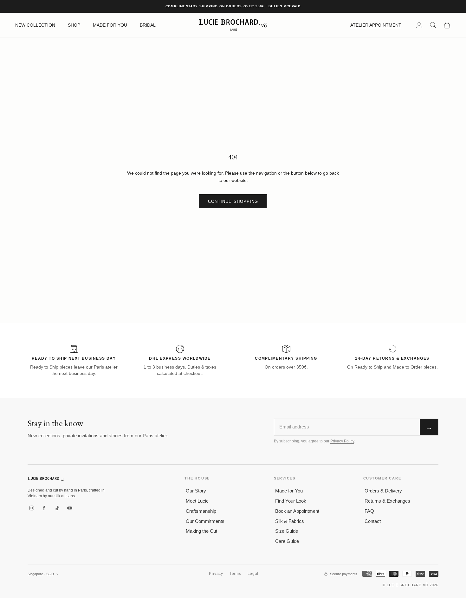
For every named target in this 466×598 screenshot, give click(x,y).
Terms (235, 573)
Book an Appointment (297, 511)
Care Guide (287, 541)
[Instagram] (32, 508)
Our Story (196, 490)
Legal (253, 573)
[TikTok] (57, 508)
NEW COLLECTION (35, 25)
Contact (373, 521)
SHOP (74, 25)
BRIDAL (148, 25)
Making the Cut (201, 531)
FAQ (369, 511)
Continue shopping (233, 201)
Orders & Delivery (383, 490)
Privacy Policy (342, 441)
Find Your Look (290, 501)
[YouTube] (70, 508)
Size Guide (286, 531)
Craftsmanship (201, 511)
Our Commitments (205, 521)
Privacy (216, 573)
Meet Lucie (197, 501)
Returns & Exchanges (387, 501)
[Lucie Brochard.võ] (46, 479)
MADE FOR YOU (110, 25)
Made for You (289, 490)
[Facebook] (44, 508)
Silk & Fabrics (289, 521)
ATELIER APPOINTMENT (375, 25)
